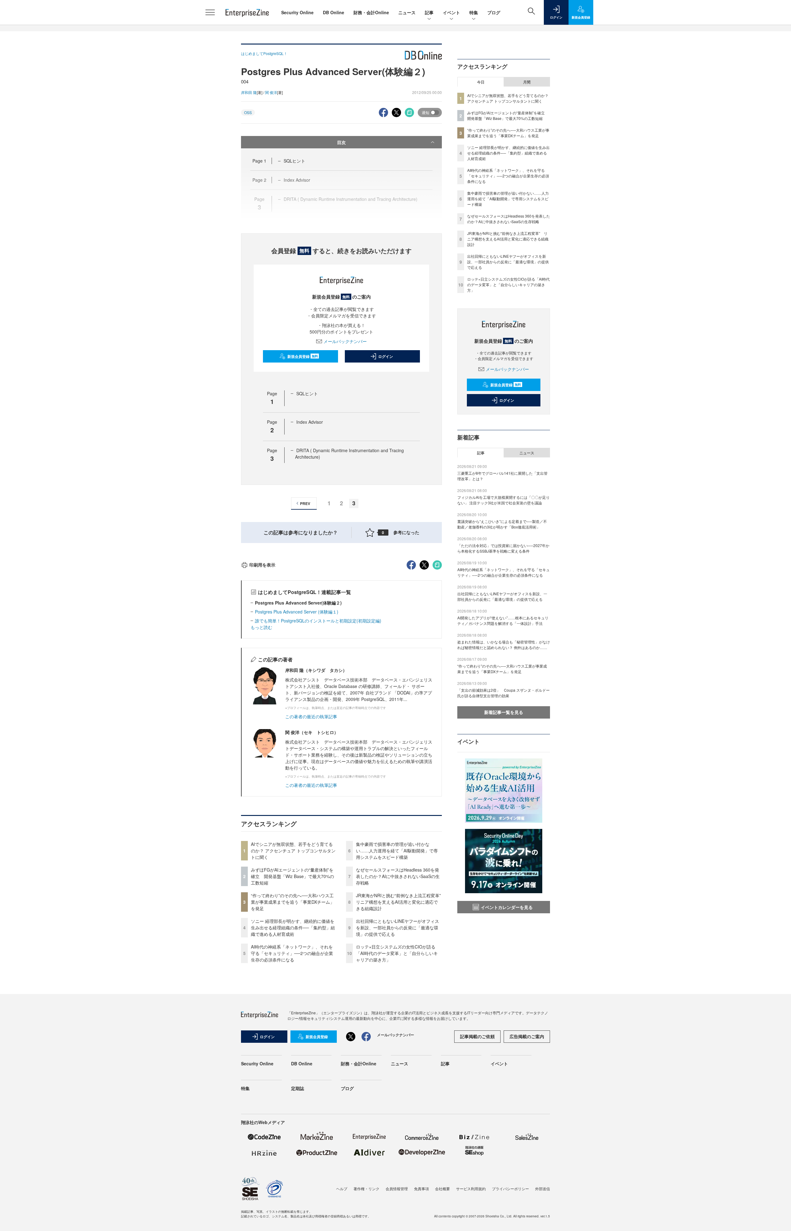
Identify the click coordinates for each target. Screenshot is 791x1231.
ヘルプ (341, 1188)
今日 (480, 82)
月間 (527, 82)
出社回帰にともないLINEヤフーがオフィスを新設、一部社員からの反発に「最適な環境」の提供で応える (397, 927)
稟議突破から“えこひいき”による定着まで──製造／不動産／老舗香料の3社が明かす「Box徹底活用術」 (502, 524)
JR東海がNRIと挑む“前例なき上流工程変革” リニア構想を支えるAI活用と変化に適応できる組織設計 (400, 901)
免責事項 (421, 1188)
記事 (429, 12)
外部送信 (542, 1188)
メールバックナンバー (345, 341)
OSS (248, 112)
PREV (305, 503)
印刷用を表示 (262, 565)
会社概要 (442, 1188)
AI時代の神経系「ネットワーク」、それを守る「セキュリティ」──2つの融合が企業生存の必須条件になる (292, 953)
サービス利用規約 (471, 1188)
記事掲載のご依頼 (477, 1036)
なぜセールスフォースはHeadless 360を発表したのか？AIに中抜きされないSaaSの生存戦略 (398, 876)
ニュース (407, 12)
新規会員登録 (302, 356)
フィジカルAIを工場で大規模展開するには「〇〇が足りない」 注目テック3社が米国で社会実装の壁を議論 (503, 500)
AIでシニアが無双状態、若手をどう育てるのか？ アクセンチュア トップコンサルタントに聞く (293, 850)
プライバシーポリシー (510, 1188)
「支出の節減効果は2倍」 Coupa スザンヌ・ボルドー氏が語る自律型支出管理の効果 (503, 692)
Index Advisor (309, 422)
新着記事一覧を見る (503, 712)
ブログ (493, 12)
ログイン (385, 356)
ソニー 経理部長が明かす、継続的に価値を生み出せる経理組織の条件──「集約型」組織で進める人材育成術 (293, 927)
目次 (341, 142)
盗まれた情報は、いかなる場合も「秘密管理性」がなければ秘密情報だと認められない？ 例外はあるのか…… (503, 644)
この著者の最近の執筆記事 (311, 716)
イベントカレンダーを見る (507, 907)
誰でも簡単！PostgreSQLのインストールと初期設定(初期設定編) (318, 621)
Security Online (297, 12)
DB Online (333, 12)
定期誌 (297, 1088)
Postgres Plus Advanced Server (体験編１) (296, 612)
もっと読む (261, 627)
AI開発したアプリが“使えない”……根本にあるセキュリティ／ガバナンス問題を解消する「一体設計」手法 (502, 620)
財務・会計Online (371, 12)
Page (259, 161)
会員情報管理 (397, 1188)
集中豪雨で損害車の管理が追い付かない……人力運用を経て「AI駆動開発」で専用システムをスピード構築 (397, 850)
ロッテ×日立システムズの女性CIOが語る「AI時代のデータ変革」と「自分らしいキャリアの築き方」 (397, 953)
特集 (473, 12)
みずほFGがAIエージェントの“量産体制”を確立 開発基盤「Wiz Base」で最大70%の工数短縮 (292, 876)
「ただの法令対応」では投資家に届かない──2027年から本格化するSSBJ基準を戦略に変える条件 (503, 548)
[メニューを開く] (210, 12)
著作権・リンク (366, 1188)
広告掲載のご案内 (527, 1036)
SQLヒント (294, 161)
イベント (451, 12)
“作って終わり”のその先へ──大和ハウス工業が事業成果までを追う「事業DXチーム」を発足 (292, 901)
